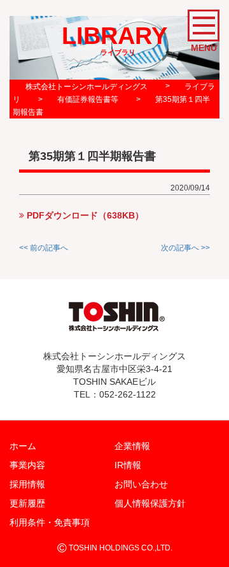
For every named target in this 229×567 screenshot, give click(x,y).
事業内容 (27, 465)
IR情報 (127, 465)
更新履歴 (27, 503)
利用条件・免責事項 (50, 522)
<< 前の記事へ (43, 247)
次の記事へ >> (185, 247)
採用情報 (27, 484)
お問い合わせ (141, 484)
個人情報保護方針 (150, 503)
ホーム (23, 446)
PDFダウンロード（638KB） (84, 215)
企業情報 (132, 446)
